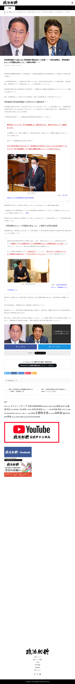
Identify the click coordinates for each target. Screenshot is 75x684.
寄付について (37, 670)
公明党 (50, 406)
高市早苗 (31, 417)
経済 (50, 413)
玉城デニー (25, 413)
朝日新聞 (68, 409)
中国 (29, 406)
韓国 (21, 417)
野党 (9, 417)
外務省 (12, 409)
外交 (8, 409)
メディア (23, 406)
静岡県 (18, 417)
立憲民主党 (41, 412)
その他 (37, 662)
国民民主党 (64, 406)
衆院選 (68, 413)
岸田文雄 (35, 409)
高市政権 (25, 417)
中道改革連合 (37, 406)
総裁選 (52, 413)
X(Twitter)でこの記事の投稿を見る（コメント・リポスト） (37, 365)
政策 (55, 409)
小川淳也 (28, 409)
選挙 (5, 417)
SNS (5, 406)
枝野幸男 (11, 413)
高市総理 (37, 417)
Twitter (8, 406)
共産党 (54, 406)
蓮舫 (64, 413)
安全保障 (23, 409)
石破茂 (32, 413)
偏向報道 (45, 406)
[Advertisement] (37, 19)
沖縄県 (16, 413)
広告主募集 (37, 665)
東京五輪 (6, 413)
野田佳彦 (14, 417)
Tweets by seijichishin (10, 458)
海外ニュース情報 (37, 659)
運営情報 (37, 667)
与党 (9, 380)
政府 (40, 409)
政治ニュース (14, 380)
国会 (58, 406)
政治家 (52, 409)
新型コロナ (62, 409)
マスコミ (14, 406)
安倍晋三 (16, 409)
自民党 (58, 412)
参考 (27, 213)
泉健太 (19, 413)
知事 (29, 413)
